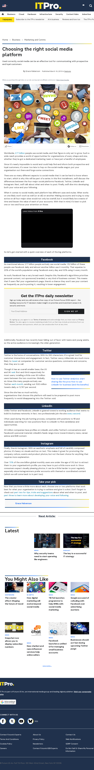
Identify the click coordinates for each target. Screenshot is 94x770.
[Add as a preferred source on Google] (8, 702)
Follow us (73, 146)
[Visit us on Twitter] (12, 721)
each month (17, 384)
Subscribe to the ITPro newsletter (30, 19)
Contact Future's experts (10, 734)
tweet (15, 361)
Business (11, 14)
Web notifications (73, 739)
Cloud (21, 14)
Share (10, 146)
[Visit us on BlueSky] (29, 721)
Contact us (70, 734)
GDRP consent (72, 744)
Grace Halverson (33, 71)
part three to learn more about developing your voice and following (36, 495)
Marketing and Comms (35, 39)
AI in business (53, 19)
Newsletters (38, 744)
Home (5, 39)
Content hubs (72, 14)
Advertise (86, 14)
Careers (3, 748)
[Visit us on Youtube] (21, 721)
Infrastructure (46, 14)
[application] (47, 228)
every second (73, 413)
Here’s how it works (62, 80)
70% (11, 462)
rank (13, 372)
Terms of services (40, 320)
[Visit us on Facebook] (3, 721)
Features (67, 71)
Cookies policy (6, 744)
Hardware (32, 14)
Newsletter (85, 146)
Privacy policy (38, 739)
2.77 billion (20, 153)
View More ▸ (47, 666)
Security (59, 14)
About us (37, 734)
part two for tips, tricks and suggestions (33, 492)
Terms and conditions (9, 739)
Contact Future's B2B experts (45, 748)
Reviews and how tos (71, 19)
